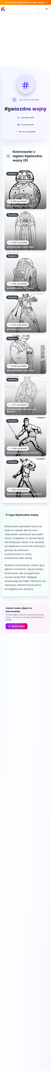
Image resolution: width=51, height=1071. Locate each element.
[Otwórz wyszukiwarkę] (39, 9)
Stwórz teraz (18, 626)
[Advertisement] (25, 39)
